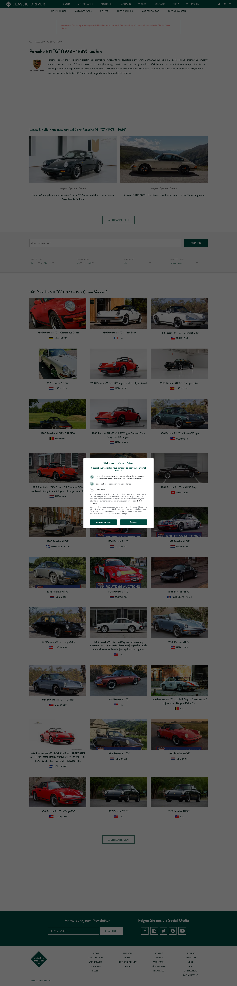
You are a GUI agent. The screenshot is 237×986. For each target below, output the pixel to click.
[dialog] (118, 493)
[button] (118, 490)
